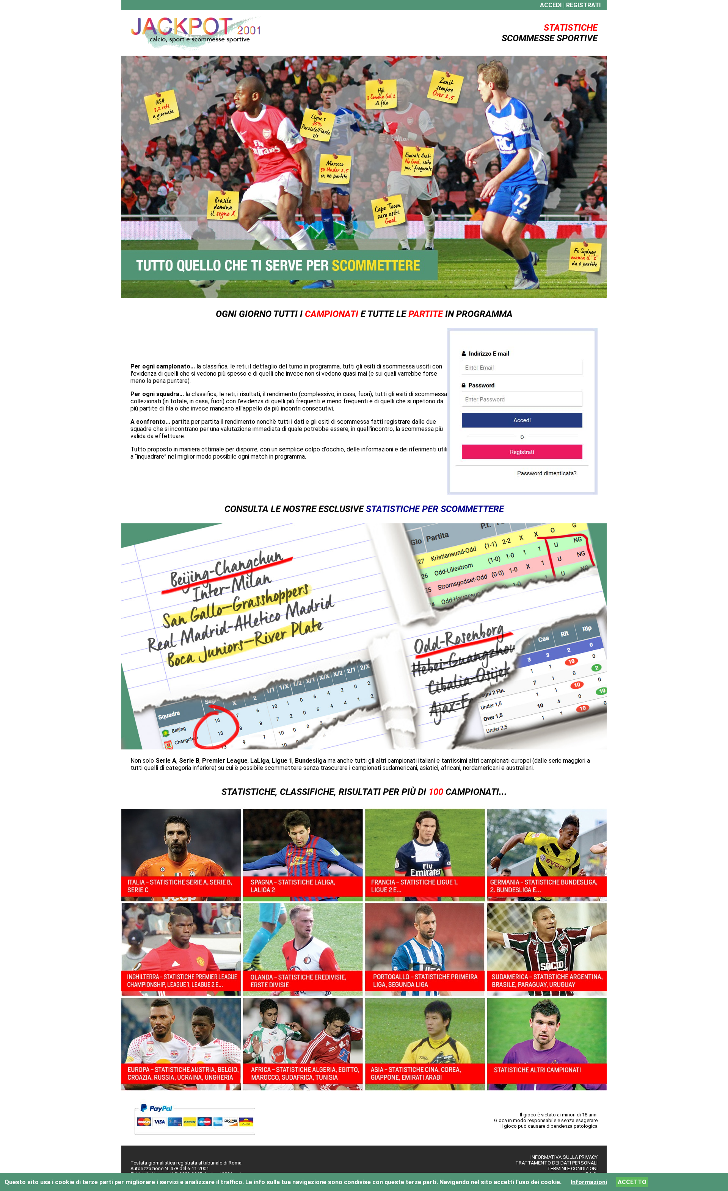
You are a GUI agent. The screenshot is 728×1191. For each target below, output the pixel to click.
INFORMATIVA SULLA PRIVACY (564, 1157)
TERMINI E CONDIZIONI (572, 1168)
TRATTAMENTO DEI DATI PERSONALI (556, 1163)
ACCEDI (551, 5)
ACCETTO (632, 1182)
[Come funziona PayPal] (194, 1138)
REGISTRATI (583, 5)
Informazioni (589, 1182)
